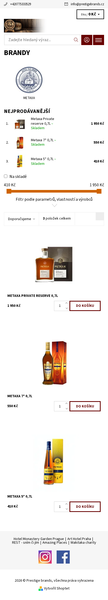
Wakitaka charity (83, 542)
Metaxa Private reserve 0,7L (42, 123)
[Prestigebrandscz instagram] (45, 556)
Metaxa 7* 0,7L (43, 143)
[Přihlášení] (86, 40)
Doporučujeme (19, 219)
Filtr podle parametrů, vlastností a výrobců (54, 199)
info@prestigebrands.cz (87, 4)
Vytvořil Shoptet (56, 588)
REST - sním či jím (25, 542)
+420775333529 (20, 4)
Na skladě (18, 176)
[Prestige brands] (54, 25)
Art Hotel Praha (79, 539)
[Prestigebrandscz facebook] (63, 556)
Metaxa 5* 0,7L (43, 161)
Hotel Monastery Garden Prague (39, 539)
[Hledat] (76, 40)
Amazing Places (54, 542)
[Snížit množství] (67, 308)
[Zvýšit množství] (67, 303)
